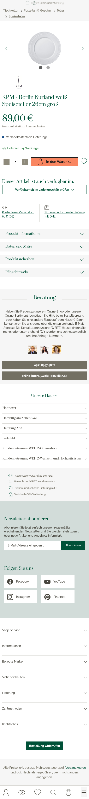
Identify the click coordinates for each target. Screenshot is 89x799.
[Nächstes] (83, 48)
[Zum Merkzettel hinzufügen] (84, 163)
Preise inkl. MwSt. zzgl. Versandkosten (23, 126)
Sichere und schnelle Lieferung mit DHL (38, 488)
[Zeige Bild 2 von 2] (48, 67)
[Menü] (84, 792)
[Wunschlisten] (21, 792)
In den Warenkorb (60, 162)
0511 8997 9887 (44, 365)
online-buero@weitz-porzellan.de (44, 375)
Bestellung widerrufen (44, 745)
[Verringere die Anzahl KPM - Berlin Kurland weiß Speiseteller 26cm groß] (7, 162)
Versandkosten (75, 767)
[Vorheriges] (6, 48)
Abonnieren (73, 545)
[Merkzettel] (37, 792)
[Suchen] (53, 792)
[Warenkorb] (68, 792)
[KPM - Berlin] (18, 82)
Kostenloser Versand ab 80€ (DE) (34, 475)
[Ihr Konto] (6, 792)
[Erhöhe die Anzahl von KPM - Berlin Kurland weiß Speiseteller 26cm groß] (25, 162)
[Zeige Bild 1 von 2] (40, 67)
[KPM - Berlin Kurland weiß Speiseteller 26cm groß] (44, 48)
